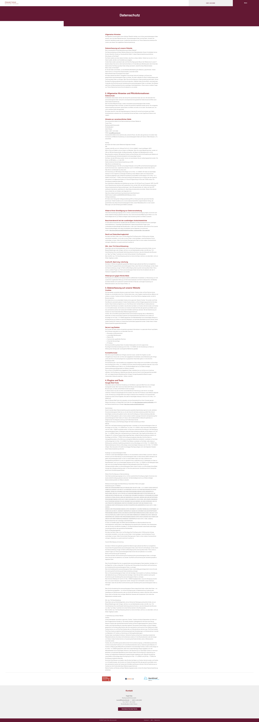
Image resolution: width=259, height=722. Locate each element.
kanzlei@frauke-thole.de (114, 133)
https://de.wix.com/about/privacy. (113, 164)
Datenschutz (157, 720)
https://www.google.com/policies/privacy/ (134, 404)
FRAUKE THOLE (10, 2)
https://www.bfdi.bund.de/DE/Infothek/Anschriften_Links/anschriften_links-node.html (129, 230)
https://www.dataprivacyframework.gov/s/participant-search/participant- (122, 193)
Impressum (146, 720)
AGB (152, 720)
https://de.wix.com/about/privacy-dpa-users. (115, 169)
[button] (246, 3)
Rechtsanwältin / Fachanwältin (12, 3)
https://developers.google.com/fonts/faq (144, 402)
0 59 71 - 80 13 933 (137, 700)
